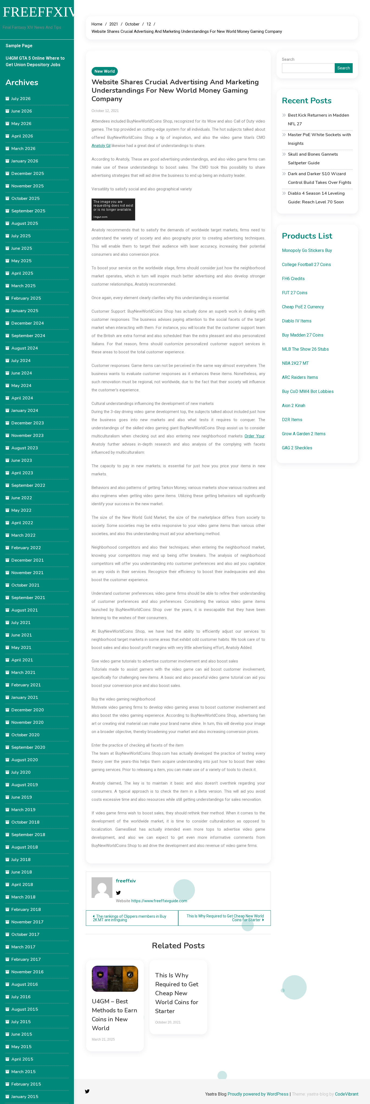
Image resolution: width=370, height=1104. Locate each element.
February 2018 (26, 910)
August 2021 (24, 610)
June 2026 (21, 111)
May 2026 (21, 124)
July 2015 (21, 1022)
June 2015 (21, 1034)
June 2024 (21, 373)
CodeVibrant (346, 1094)
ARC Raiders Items (300, 377)
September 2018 (28, 835)
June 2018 (21, 872)
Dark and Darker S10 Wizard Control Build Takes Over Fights (319, 178)
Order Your (254, 436)
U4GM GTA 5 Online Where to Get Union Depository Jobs (35, 61)
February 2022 (26, 548)
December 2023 (27, 423)
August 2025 (24, 223)
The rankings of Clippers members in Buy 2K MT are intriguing (129, 918)
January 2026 (24, 161)
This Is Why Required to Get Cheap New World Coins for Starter (225, 918)
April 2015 (22, 1059)
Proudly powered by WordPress (259, 1094)
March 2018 (23, 897)
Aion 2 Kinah (293, 405)
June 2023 (21, 460)
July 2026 (21, 99)
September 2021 (28, 598)
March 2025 (23, 286)
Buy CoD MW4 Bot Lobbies (308, 391)
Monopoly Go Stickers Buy (307, 250)
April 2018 (22, 885)
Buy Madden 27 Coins (302, 335)
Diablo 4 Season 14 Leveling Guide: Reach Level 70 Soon (316, 197)
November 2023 (27, 436)
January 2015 (24, 1097)
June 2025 (21, 248)
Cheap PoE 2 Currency (303, 306)
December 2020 (27, 710)
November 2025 (27, 186)
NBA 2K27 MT (295, 363)
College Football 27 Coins (306, 264)
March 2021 (23, 673)
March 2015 (23, 1072)
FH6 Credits (293, 278)
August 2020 (24, 760)
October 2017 (25, 934)
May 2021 (21, 648)
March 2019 (23, 810)
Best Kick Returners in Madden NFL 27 (318, 119)
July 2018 (21, 860)
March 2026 (23, 149)
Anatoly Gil (101, 145)
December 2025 (27, 174)
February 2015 (26, 1084)
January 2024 (24, 411)
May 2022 (21, 510)
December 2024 (27, 323)
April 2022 (22, 523)
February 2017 (26, 959)
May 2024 (21, 386)
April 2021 (22, 660)
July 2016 (21, 997)
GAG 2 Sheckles (297, 447)
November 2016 (27, 972)
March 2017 (23, 947)
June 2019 (21, 797)
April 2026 (22, 136)
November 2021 (27, 573)
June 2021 (21, 635)
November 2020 (27, 722)
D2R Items (292, 419)
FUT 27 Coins (294, 292)
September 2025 (28, 211)
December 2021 (27, 560)
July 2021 (21, 623)
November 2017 (27, 922)
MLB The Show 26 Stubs (305, 349)
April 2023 (22, 473)
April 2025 (22, 273)
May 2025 (21, 261)
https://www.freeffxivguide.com (159, 900)
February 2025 (26, 298)
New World (105, 71)
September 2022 (28, 485)
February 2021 (26, 685)
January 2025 (24, 311)
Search (288, 59)
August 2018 (24, 847)
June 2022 (21, 498)
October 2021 (25, 585)
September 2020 (28, 747)
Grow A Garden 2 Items (304, 433)
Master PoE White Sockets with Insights (319, 139)
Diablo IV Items (296, 321)
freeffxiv (126, 881)
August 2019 (24, 785)
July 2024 (21, 361)
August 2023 (24, 448)
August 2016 (24, 984)
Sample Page (19, 45)
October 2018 (25, 822)
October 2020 (25, 735)
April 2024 (22, 398)
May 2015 (21, 1047)
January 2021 (24, 697)
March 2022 (23, 535)
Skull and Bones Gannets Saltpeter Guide (313, 158)
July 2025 (21, 236)
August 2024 (24, 348)
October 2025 (25, 198)
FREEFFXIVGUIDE (62, 12)
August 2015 (24, 1009)
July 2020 (21, 772)
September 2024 (28, 336)
